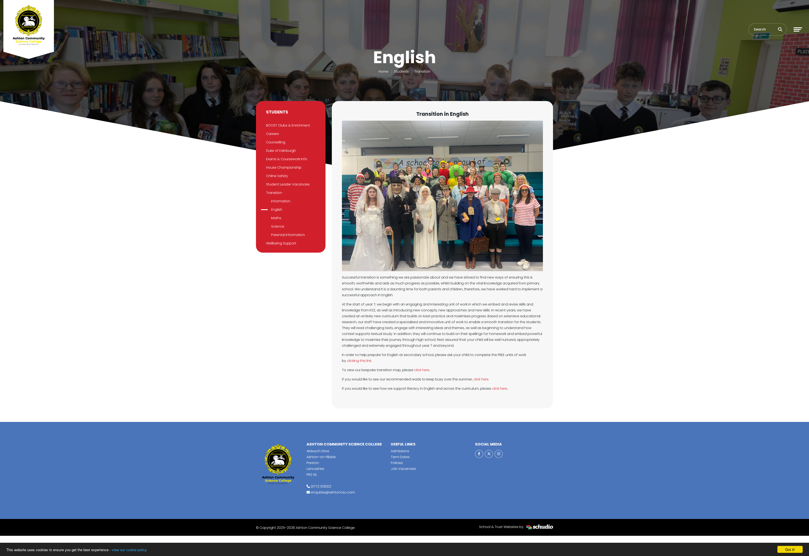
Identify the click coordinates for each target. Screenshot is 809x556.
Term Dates (400, 457)
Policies (397, 462)
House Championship (283, 167)
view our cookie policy (129, 549)
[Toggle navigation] (797, 29)
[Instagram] (499, 454)
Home (383, 71)
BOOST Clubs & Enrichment (288, 125)
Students (401, 71)
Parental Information (288, 234)
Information (280, 201)
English (276, 209)
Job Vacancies (403, 468)
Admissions (400, 451)
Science (277, 226)
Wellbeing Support (281, 243)
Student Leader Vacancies (288, 184)
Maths (276, 218)
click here (421, 370)
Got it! (790, 549)
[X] (489, 454)
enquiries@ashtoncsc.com (333, 492)
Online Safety (277, 175)
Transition (422, 71)
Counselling (275, 142)
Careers (272, 133)
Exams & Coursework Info (286, 159)
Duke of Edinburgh (281, 150)
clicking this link (359, 360)
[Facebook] (479, 454)
